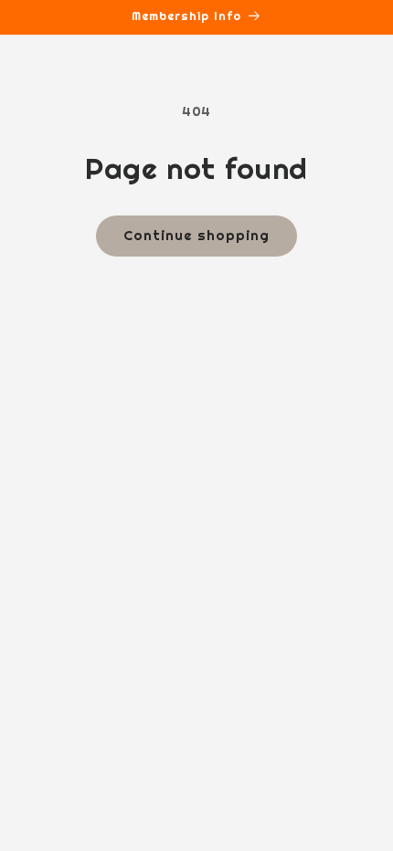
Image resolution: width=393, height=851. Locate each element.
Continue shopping (196, 235)
